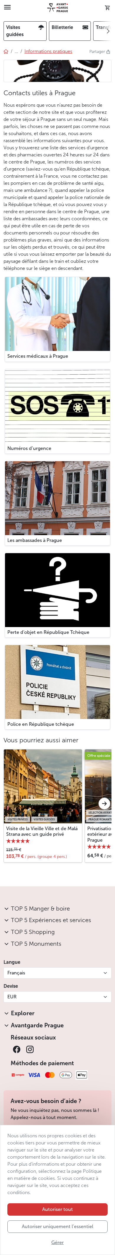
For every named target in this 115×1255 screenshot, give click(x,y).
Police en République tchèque (40, 724)
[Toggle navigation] (7, 8)
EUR (12, 997)
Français (16, 973)
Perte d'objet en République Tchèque (48, 632)
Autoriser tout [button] (57, 1209)
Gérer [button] (57, 1242)
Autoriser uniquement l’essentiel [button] (57, 1226)
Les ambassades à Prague (34, 540)
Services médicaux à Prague (37, 356)
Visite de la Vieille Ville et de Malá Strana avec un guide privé (42, 831)
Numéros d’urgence (29, 448)
